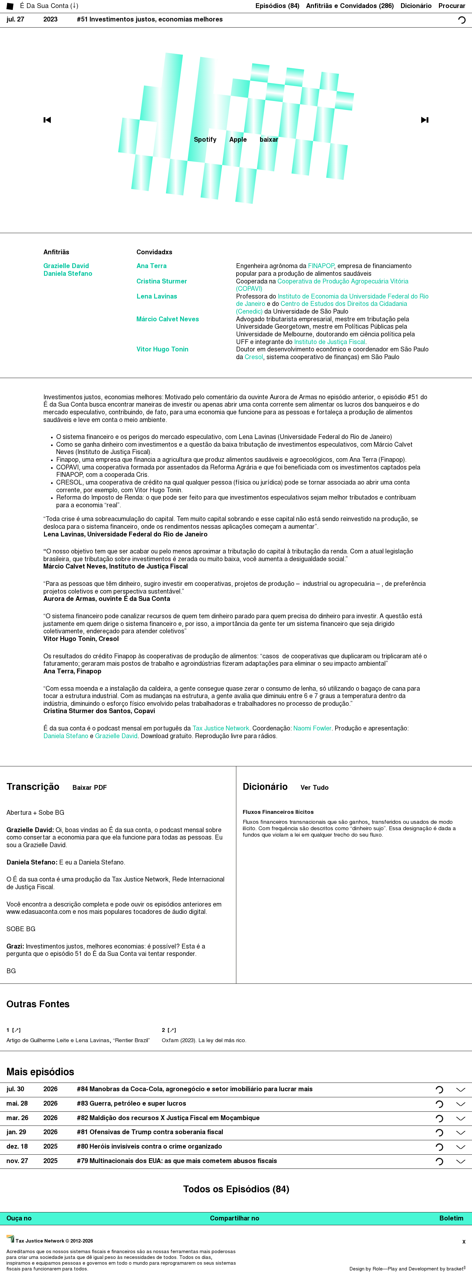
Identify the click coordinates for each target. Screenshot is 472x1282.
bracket (456, 1269)
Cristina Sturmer (161, 282)
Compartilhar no (234, 1219)
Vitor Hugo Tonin (162, 350)
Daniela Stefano (67, 274)
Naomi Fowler (312, 729)
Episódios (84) (277, 6)
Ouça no (19, 1219)
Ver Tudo (315, 788)
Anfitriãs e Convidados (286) (350, 6)
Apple (238, 140)
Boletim (451, 1219)
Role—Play (385, 1269)
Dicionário (416, 6)
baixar (269, 140)
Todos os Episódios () (236, 1190)
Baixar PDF (89, 788)
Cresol (254, 358)
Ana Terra (151, 267)
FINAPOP (321, 267)
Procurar (452, 6)
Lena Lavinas (156, 297)
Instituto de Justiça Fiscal (329, 343)
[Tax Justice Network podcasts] (9, 6)
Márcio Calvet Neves (167, 320)
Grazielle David (66, 267)
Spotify (205, 140)
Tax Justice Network (220, 729)
